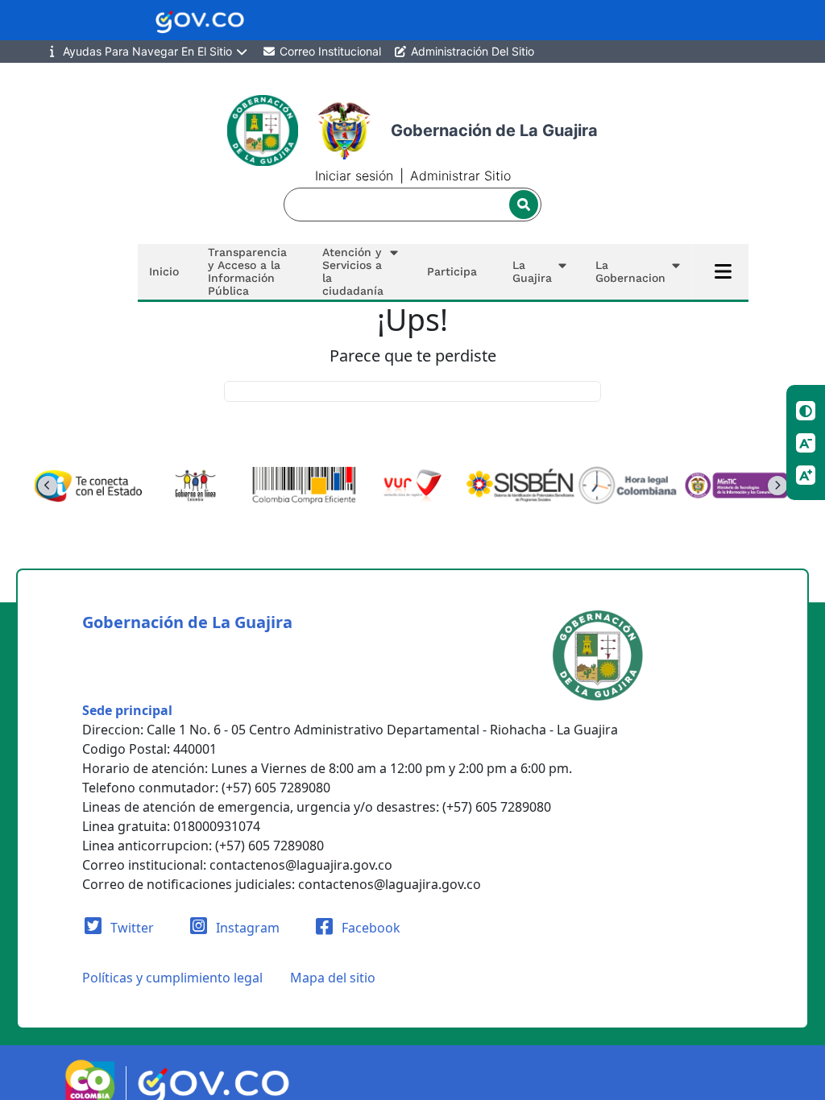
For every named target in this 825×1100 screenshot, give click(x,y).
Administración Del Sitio (471, 51)
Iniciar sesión (354, 175)
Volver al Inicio (413, 391)
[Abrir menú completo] (723, 271)
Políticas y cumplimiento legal (172, 977)
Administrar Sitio (460, 175)
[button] (357, 272)
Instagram (246, 928)
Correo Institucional (328, 51)
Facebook (369, 928)
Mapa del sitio (332, 977)
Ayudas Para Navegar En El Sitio (147, 51)
